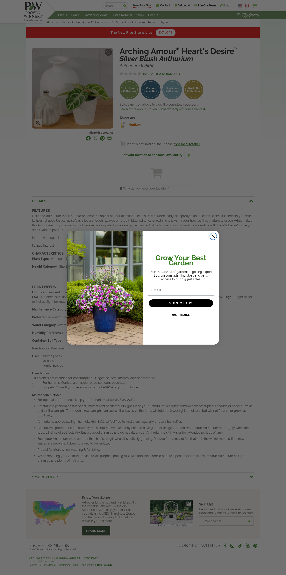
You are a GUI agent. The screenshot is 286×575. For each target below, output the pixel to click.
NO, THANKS (181, 315)
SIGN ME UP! (181, 303)
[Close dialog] (213, 236)
